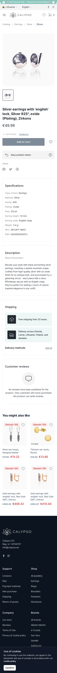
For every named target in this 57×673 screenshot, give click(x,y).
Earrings (18, 24)
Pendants (35, 596)
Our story (7, 619)
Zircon (39, 24)
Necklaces (36, 601)
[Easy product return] (50, 155)
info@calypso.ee (10, 547)
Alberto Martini (38, 625)
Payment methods (11, 586)
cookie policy (10, 661)
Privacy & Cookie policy (14, 635)
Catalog (6, 24)
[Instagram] (53, 7)
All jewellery (37, 575)
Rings (33, 586)
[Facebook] (48, 7)
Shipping (6, 596)
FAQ (4, 581)
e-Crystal (35, 630)
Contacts (6, 575)
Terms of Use (9, 630)
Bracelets (35, 591)
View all (48, 348)
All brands (36, 619)
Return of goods (10, 601)
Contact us (23, 134)
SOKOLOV (36, 645)
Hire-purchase (9, 591)
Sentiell (34, 640)
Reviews (6, 625)
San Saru (35, 635)
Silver (29, 24)
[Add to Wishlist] (23, 425)
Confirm (9, 667)
